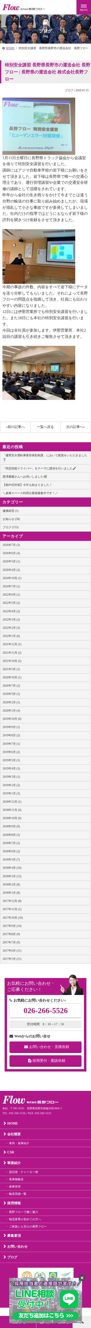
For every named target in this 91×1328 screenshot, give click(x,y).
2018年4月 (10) (12, 868)
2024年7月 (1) (11, 586)
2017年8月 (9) (11, 934)
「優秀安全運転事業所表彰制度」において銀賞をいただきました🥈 (45, 458)
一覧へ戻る (45, 427)
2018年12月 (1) (12, 801)
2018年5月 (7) (11, 859)
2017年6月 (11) (12, 950)
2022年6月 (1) (11, 594)
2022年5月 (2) (11, 603)
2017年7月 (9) (11, 942)
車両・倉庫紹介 (19, 1143)
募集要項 (14, 1235)
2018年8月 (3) (11, 835)
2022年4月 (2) (11, 611)
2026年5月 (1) (11, 561)
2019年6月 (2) (11, 752)
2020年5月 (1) (11, 694)
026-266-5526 (46, 1010)
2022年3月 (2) (11, 619)
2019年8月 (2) (11, 735)
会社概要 (14, 1134)
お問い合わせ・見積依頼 (49, 1047)
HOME (10, 48)
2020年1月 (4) (11, 710)
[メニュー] (83, 7)
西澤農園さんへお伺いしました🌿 (25, 476)
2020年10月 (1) (12, 677)
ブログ (69, 90)
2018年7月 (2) (11, 843)
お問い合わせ (17, 1246)
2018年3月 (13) (12, 876)
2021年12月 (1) (12, 644)
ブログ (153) (10, 527)
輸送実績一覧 (17, 1194)
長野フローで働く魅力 (23, 1212)
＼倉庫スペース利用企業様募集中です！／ (30, 493)
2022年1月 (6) (11, 636)
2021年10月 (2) (12, 661)
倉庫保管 (15, 1186)
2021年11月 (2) (12, 652)
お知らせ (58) (11, 519)
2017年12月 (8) (12, 901)
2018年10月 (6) (12, 818)
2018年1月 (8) (11, 892)
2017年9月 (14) (12, 926)
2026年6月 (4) (11, 553)
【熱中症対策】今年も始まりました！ (27, 485)
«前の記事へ (15, 427)
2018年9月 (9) (11, 826)
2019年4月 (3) (11, 768)
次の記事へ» (75, 427)
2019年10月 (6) (12, 719)
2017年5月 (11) (12, 959)
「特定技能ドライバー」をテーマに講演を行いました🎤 (39, 468)
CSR (10, 1152)
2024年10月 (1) (12, 578)
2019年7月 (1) (11, 744)
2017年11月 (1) (12, 909)
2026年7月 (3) (11, 545)
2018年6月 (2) (11, 851)
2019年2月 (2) (11, 785)
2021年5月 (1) (11, 669)
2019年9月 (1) (11, 727)
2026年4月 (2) (11, 570)
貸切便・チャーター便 (23, 1172)
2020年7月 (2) (11, 685)
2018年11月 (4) (12, 810)
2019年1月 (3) (11, 793)
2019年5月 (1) (11, 760)
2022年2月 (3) (11, 627)
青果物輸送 (16, 1179)
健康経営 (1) (10, 511)
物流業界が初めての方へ (25, 1219)
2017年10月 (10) (13, 917)
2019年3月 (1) (11, 776)
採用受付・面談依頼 (49, 1061)
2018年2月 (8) (11, 884)
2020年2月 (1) (11, 702)
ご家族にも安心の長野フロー (28, 1226)
